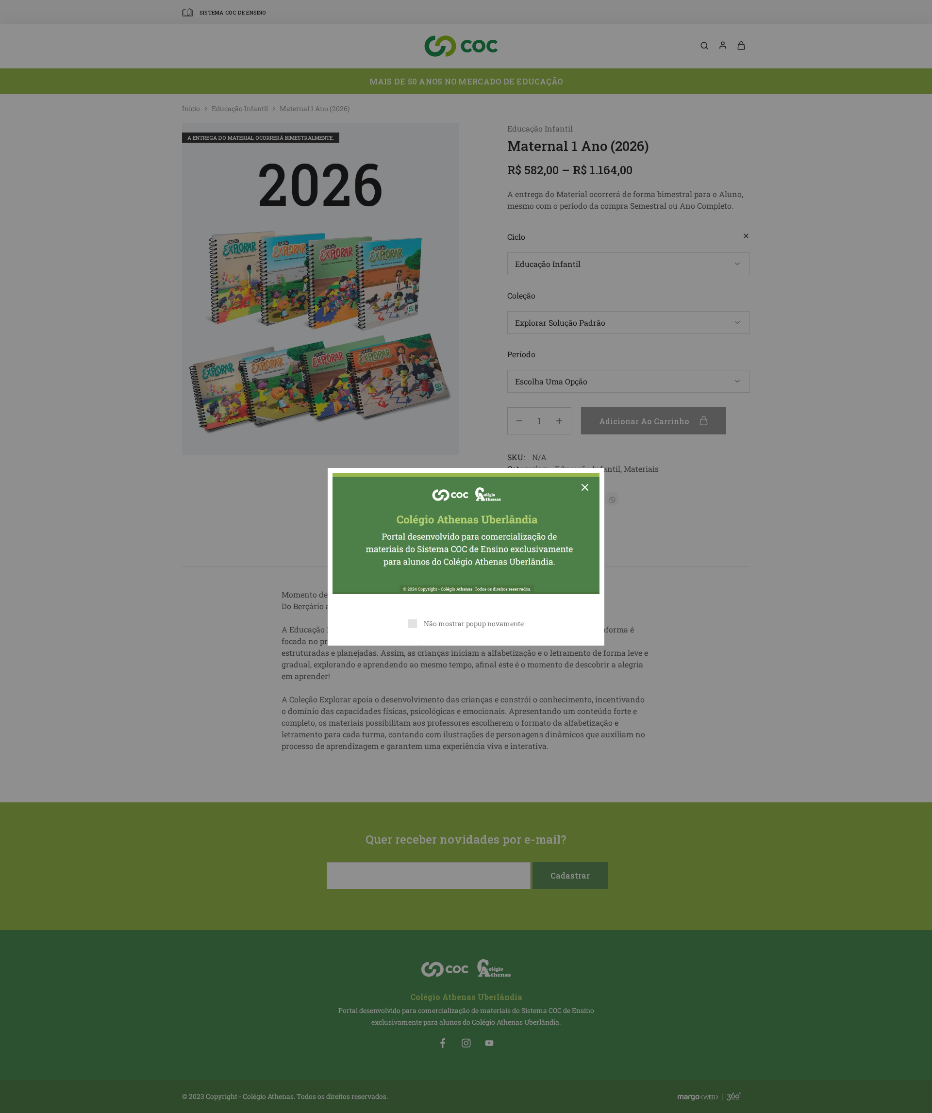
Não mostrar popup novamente (474, 623)
